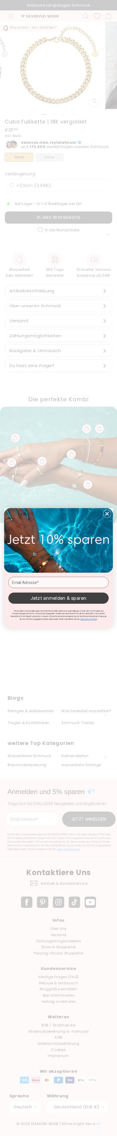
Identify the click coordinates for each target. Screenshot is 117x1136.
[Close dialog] (107, 513)
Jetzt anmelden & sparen (58, 598)
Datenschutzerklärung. (89, 619)
